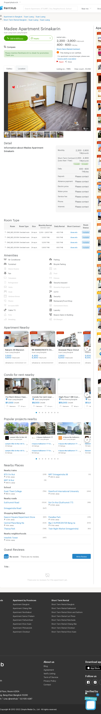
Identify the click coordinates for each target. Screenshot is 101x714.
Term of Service (51, 677)
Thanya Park (9, 528)
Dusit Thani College (13, 491)
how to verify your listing (67, 58)
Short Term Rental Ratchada (63, 619)
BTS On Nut (9, 474)
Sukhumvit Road (11, 502)
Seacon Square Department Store (19, 516)
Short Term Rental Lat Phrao (63, 615)
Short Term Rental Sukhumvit (63, 608)
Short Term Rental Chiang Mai (63, 623)
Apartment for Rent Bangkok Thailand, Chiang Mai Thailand (11, 8)
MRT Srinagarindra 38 (58, 474)
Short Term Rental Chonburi (63, 627)
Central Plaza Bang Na (14, 522)
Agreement (49, 669)
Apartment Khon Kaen (22, 623)
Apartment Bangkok (21, 604)
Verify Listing (49, 673)
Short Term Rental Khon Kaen (63, 631)
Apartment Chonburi (21, 631)
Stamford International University (63, 491)
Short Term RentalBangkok (15, 19)
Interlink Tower (11, 537)
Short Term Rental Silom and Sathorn (67, 612)
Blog (46, 666)
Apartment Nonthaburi (22, 612)
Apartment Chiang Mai (22, 608)
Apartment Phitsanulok (22, 627)
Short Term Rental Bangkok (62, 604)
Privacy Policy (50, 680)
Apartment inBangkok (13, 16)
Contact (47, 684)
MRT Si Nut (9, 480)
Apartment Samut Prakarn (23, 615)
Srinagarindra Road (12, 508)
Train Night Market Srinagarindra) (63, 528)
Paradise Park (54, 516)
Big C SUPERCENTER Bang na (61, 522)
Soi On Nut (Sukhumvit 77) (60, 502)
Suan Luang (29, 16)
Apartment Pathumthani (23, 619)
